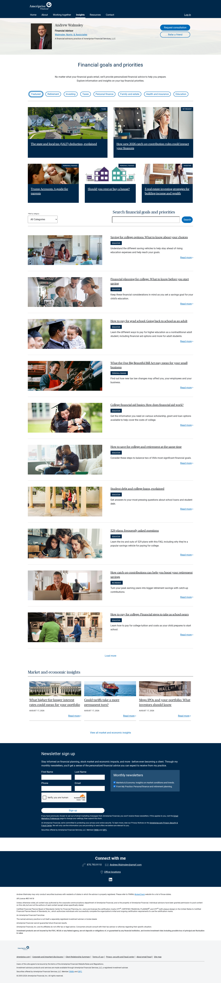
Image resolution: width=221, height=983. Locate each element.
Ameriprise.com (23, 957)
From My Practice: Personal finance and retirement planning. (144, 786)
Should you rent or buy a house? (109, 189)
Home (33, 14)
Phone (44, 783)
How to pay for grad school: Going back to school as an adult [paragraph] (148, 321)
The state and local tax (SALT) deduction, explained (64, 144)
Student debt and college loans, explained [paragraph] (137, 488)
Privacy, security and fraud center (120, 957)
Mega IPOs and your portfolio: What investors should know (164, 702)
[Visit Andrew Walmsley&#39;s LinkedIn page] (110, 879)
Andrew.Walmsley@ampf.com (126, 864)
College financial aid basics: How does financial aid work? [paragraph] (147, 404)
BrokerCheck (140, 894)
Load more (110, 655)
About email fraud (144, 957)
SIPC (105, 830)
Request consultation (175, 27)
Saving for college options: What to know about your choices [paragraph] (149, 237)
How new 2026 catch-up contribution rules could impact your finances (153, 146)
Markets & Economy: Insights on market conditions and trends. (145, 782)
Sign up (73, 810)
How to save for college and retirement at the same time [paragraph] (146, 446)
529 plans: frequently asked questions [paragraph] (134, 530)
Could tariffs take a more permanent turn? (101, 702)
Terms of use (98, 957)
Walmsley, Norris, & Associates (71, 34)
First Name (47, 771)
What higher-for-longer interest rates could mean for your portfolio (54, 702)
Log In (187, 14)
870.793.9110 (94, 864)
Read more (186, 257)
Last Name (80, 771)
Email (78, 783)
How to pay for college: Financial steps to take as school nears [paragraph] (149, 614)
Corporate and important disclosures (47, 957)
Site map (157, 957)
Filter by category (33, 214)
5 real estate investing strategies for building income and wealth (167, 191)
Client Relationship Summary (78, 957)
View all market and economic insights (110, 732)
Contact (110, 14)
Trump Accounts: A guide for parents (49, 191)
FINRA (96, 830)
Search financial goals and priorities (144, 212)
